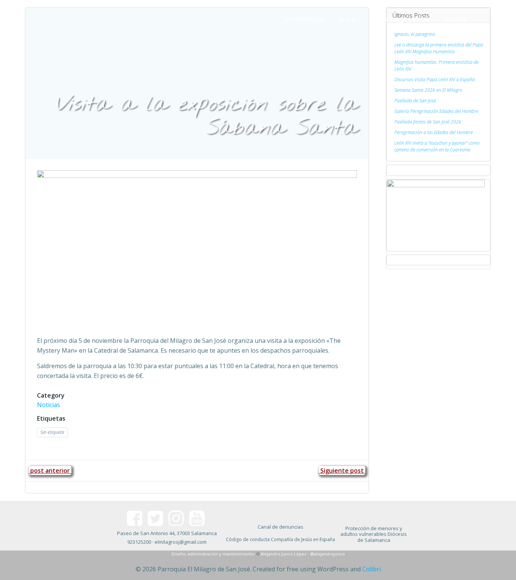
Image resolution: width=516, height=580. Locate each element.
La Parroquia (304, 19)
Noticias (48, 405)
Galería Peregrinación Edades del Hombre (436, 111)
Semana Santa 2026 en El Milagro (428, 90)
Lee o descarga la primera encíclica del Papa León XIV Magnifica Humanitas (438, 48)
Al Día (346, 19)
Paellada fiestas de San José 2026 (427, 122)
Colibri (371, 569)
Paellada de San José (415, 100)
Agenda (456, 19)
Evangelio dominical (400, 19)
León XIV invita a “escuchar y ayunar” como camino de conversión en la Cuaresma (437, 146)
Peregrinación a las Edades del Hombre (433, 132)
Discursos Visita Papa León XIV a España (434, 79)
